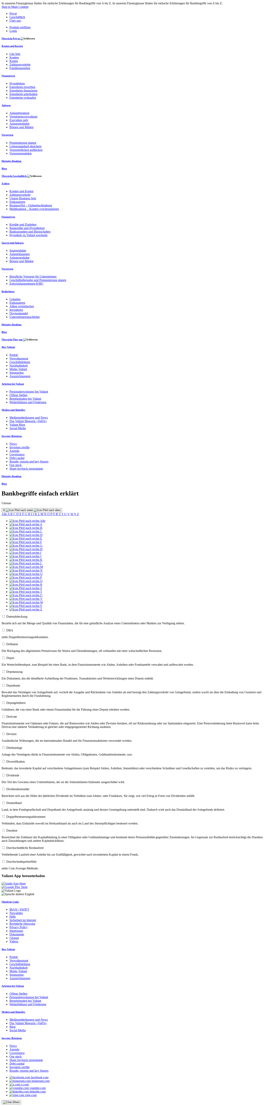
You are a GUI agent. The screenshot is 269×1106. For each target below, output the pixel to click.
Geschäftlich (17, 17)
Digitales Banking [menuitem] (11, 161)
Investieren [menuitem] (16, 309)
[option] (27, 520)
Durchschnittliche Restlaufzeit (25, 847)
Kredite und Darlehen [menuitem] (22, 224)
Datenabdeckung (16, 616)
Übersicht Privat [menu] (11, 38)
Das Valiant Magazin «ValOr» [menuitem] (28, 421)
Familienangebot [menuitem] (19, 68)
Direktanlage (14, 747)
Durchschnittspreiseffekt (21, 861)
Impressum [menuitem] (16, 930)
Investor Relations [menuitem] (12, 436)
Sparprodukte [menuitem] (17, 250)
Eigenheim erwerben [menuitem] (22, 87)
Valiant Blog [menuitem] (17, 424)
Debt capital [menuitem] (16, 458)
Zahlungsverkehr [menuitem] (20, 64)
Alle (4, 514)
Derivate (11, 716)
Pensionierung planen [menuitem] (22, 142)
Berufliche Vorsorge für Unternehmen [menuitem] (33, 276)
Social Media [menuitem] (17, 428)
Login (13, 31)
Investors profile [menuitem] (19, 447)
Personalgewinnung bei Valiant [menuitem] (28, 391)
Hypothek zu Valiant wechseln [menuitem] (28, 235)
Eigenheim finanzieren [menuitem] (23, 90)
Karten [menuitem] (13, 61)
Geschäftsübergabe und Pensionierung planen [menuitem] (37, 280)
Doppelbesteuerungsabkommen (25, 816)
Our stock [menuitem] (15, 465)
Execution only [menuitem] (18, 120)
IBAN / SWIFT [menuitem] (19, 909)
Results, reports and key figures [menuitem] (28, 461)
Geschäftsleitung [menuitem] (19, 362)
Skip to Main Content (15, 6)
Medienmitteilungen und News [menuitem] (28, 417)
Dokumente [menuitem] (16, 934)
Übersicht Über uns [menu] (12, 339)
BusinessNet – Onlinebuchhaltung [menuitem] (30, 205)
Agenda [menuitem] (14, 451)
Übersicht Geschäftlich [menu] (14, 176)
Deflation (12, 644)
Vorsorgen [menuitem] (7, 134)
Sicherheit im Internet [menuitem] (22, 920)
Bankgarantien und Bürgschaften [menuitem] (29, 231)
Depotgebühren (16, 702)
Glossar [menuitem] (14, 938)
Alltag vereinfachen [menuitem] (21, 306)
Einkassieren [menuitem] (17, 202)
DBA (9, 630)
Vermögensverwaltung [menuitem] (23, 116)
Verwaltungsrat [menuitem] (18, 358)
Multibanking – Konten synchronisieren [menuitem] (34, 209)
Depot (10, 658)
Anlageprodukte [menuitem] (19, 123)
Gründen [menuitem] (14, 299)
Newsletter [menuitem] (16, 913)
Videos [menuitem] (13, 941)
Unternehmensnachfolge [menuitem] (24, 317)
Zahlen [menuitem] (5, 183)
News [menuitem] (13, 443)
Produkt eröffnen (20, 27)
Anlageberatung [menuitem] (19, 113)
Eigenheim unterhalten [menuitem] (23, 94)
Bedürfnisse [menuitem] (8, 291)
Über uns (15, 20)
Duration (11, 830)
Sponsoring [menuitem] (16, 372)
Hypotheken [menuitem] (17, 83)
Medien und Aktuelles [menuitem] (13, 409)
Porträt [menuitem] (13, 355)
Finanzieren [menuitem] (8, 75)
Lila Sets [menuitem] (14, 54)
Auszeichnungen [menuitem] (19, 376)
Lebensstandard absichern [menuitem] (25, 146)
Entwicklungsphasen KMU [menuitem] (26, 283)
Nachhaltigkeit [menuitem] (18, 365)
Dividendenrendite (17, 789)
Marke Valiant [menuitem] (18, 369)
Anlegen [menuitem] (6, 105)
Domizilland (14, 803)
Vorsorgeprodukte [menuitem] (20, 153)
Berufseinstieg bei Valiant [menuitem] (25, 398)
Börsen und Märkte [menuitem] (21, 127)
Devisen (11, 734)
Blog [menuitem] (4, 168)
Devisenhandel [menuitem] (18, 313)
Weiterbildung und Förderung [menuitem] (27, 402)
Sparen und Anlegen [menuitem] (13, 242)
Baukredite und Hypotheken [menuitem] (27, 228)
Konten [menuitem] (14, 57)
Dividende (12, 775)
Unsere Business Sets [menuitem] (22, 198)
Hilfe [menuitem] (12, 916)
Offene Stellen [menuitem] (18, 395)
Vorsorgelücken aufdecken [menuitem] (26, 149)
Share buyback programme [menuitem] (26, 468)
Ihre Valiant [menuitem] (8, 347)
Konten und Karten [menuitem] (12, 46)
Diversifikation (15, 761)
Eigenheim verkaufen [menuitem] (22, 97)
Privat (13, 13)
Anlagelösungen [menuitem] (19, 254)
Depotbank (13, 685)
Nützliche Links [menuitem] (10, 901)
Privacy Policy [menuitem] (18, 927)
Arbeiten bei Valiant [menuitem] (13, 383)
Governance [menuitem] (17, 454)
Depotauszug (14, 671)
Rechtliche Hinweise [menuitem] (22, 923)
